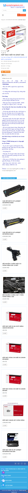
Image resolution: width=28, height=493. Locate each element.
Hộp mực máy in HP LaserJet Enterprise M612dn (11, 450)
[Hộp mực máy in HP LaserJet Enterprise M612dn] (14, 440)
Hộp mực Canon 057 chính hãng (13, 420)
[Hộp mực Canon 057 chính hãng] (14, 410)
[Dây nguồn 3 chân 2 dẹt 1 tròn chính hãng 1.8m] (14, 285)
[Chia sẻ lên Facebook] (1, 52)
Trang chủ (3, 19)
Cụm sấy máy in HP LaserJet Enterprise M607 (11, 233)
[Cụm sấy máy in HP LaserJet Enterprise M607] (14, 222)
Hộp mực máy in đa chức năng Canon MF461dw (12, 327)
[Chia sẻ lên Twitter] (3, 52)
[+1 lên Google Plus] (5, 52)
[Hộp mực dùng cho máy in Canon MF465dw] (14, 347)
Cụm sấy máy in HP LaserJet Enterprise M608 (11, 201)
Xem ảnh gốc (4, 50)
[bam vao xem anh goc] (14, 36)
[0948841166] (3, 469)
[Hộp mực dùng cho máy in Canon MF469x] (14, 379)
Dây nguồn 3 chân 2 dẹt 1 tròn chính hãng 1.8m (13, 295)
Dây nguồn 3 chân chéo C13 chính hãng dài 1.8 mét (11, 264)
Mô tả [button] (4, 75)
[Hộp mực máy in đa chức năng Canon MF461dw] (14, 316)
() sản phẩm (22, 15)
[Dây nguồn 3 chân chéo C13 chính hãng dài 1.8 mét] (14, 253)
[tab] (14, 75)
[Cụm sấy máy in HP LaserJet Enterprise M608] (14, 191)
